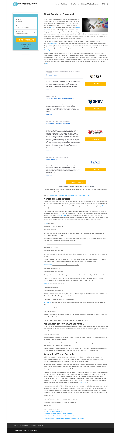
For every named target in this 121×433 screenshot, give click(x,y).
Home (57, 4)
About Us (15, 426)
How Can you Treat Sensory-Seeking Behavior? (59, 413)
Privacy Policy (24, 426)
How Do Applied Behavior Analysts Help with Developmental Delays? (65, 418)
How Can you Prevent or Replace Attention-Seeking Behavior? (63, 416)
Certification (75, 4)
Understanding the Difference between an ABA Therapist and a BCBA (70, 195)
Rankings (64, 4)
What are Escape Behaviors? (53, 411)
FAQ (103, 4)
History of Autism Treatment (90, 4)
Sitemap (33, 426)
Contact (40, 426)
